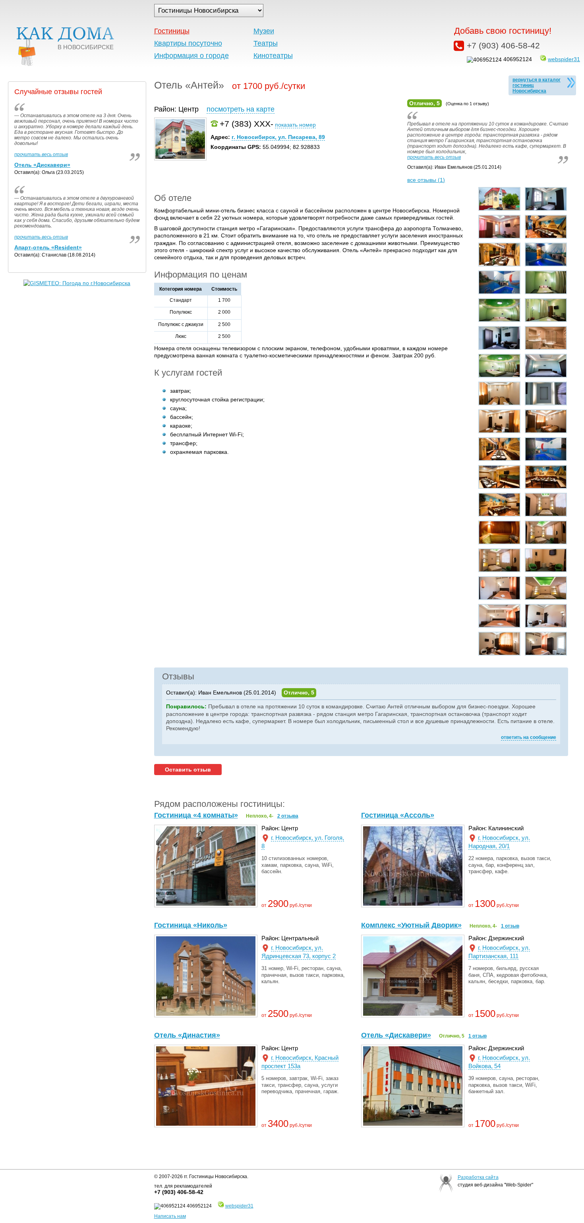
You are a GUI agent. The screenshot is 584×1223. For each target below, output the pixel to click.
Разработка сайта (478, 1177)
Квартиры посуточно (188, 43)
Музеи (263, 31)
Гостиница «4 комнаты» (196, 815)
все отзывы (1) (426, 180)
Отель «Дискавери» (396, 1035)
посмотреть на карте (241, 109)
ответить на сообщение (528, 737)
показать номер (295, 125)
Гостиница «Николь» (190, 925)
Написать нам (170, 1216)
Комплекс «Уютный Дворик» (411, 925)
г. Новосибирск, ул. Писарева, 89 (278, 137)
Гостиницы (172, 31)
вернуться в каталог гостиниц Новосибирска (536, 85)
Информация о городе (191, 56)
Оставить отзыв (188, 769)
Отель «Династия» (187, 1035)
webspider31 (564, 59)
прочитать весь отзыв (434, 157)
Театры (265, 43)
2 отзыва (287, 816)
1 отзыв (510, 926)
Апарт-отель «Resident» (48, 247)
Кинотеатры (273, 56)
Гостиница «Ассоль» (397, 815)
